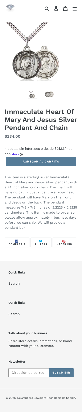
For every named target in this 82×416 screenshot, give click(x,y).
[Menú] (74, 8)
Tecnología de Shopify (61, 397)
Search (14, 283)
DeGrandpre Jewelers (31, 397)
